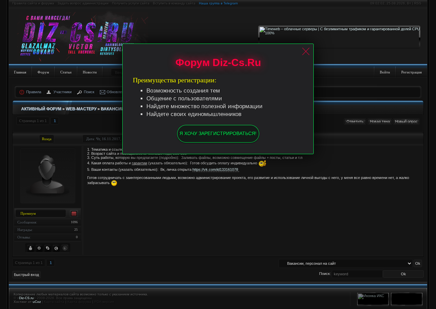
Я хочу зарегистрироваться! (218, 133)
